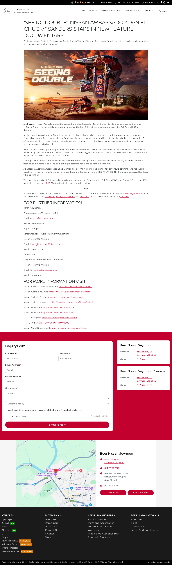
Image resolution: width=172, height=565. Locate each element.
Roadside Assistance (100, 537)
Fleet (134, 523)
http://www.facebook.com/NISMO (58, 312)
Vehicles (92, 11)
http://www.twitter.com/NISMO (54, 323)
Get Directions (140, 492)
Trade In (128, 11)
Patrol (5, 526)
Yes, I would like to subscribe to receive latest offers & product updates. (44, 410)
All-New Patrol (10, 544)
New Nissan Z (10, 540)
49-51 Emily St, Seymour (129, 2)
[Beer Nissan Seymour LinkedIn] (168, 2)
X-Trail (5, 523)
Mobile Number (13, 376)
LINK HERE (45, 183)
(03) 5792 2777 (151, 2)
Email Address (13, 365)
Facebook (50, 197)
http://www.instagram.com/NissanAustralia (73, 302)
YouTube (124, 197)
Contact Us (113, 492)
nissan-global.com (133, 193)
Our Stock (114, 11)
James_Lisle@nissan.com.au (43, 270)
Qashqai (7, 519)
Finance (163, 11)
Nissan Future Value (100, 526)
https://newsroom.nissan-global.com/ (68, 328)
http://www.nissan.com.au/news (75, 287)
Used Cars (51, 526)
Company (149, 11)
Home (84, 11)
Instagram (61, 197)
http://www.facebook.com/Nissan (58, 307)
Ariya (5, 537)
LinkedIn (84, 197)
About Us (136, 519)
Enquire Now (57, 424)
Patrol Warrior (10, 547)
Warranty (93, 530)
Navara (6, 530)
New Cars (50, 519)
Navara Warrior (11, 551)
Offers (104, 11)
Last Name (64, 353)
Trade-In (50, 537)
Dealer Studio (163, 562)
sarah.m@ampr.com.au (41, 218)
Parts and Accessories (101, 523)
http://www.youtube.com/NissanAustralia (70, 292)
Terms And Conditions (144, 530)
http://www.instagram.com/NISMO (59, 318)
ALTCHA (105, 416)
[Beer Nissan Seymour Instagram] (165, 2)
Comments (11, 388)
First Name (11, 353)
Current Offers (53, 530)
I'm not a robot (18, 416)
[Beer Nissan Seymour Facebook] (161, 2)
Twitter (71, 197)
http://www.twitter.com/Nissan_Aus (65, 297)
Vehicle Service (97, 519)
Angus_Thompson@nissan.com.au (47, 244)
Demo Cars (51, 523)
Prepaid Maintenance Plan (103, 533)
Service (137, 11)
